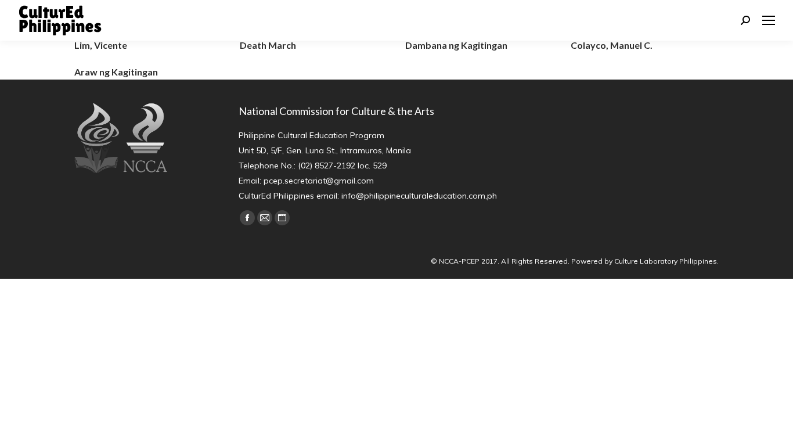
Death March (268, 45)
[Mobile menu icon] (769, 20)
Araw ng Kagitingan (116, 71)
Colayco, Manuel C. (612, 45)
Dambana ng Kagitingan (456, 45)
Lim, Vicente (100, 45)
